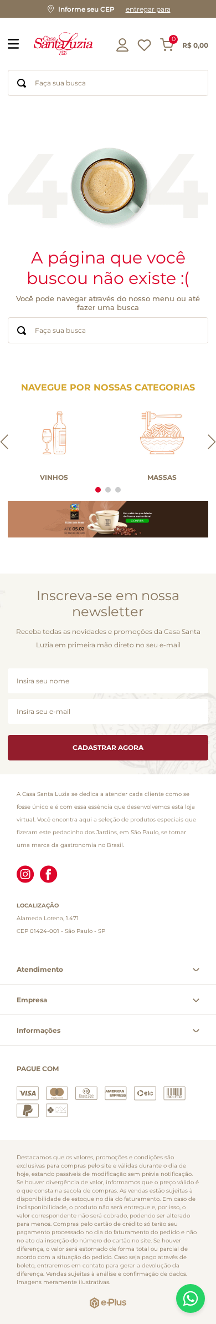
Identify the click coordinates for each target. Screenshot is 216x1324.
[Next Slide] (212, 442)
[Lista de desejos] (144, 48)
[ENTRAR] (123, 45)
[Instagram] (25, 875)
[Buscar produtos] (21, 82)
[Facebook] (49, 875)
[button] (108, 9)
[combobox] (108, 83)
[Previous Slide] (4, 442)
